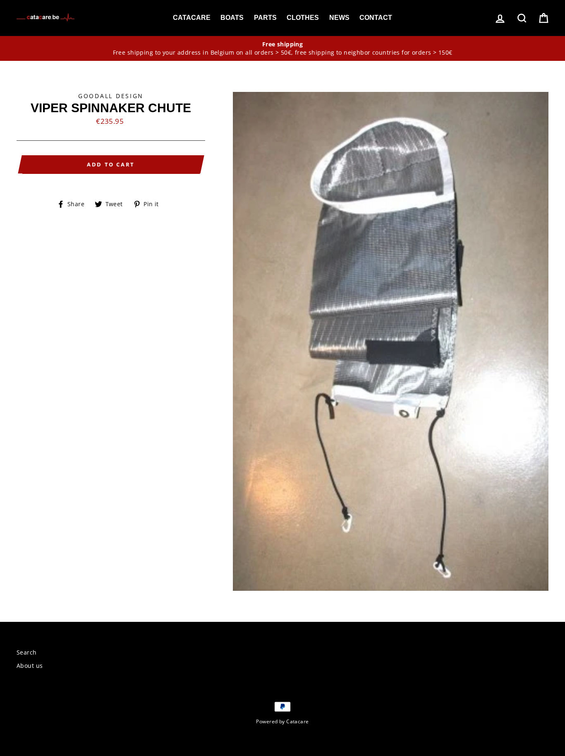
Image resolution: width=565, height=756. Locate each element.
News (339, 17)
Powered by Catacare (282, 721)
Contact (375, 17)
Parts (265, 17)
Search (27, 652)
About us (30, 665)
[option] (282, 48)
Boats (232, 17)
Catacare (192, 17)
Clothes (303, 17)
